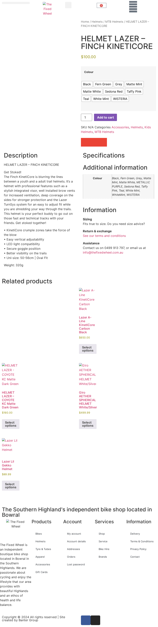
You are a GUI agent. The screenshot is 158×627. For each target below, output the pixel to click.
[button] (16, 3)
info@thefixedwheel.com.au (103, 252)
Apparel (40, 556)
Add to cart (105, 117)
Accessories (120, 127)
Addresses (73, 549)
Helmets (97, 21)
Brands (103, 556)
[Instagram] (95, 620)
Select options (87, 348)
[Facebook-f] (86, 620)
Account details (76, 541)
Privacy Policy (138, 549)
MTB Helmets (114, 21)
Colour (88, 72)
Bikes (38, 533)
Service (103, 541)
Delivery (135, 533)
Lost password (76, 564)
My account (74, 533)
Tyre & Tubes (43, 549)
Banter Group (28, 620)
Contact (135, 556)
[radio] (87, 84)
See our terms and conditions (104, 236)
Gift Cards (41, 572)
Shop (102, 533)
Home (85, 21)
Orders (71, 556)
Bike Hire (104, 549)
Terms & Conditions (142, 541)
